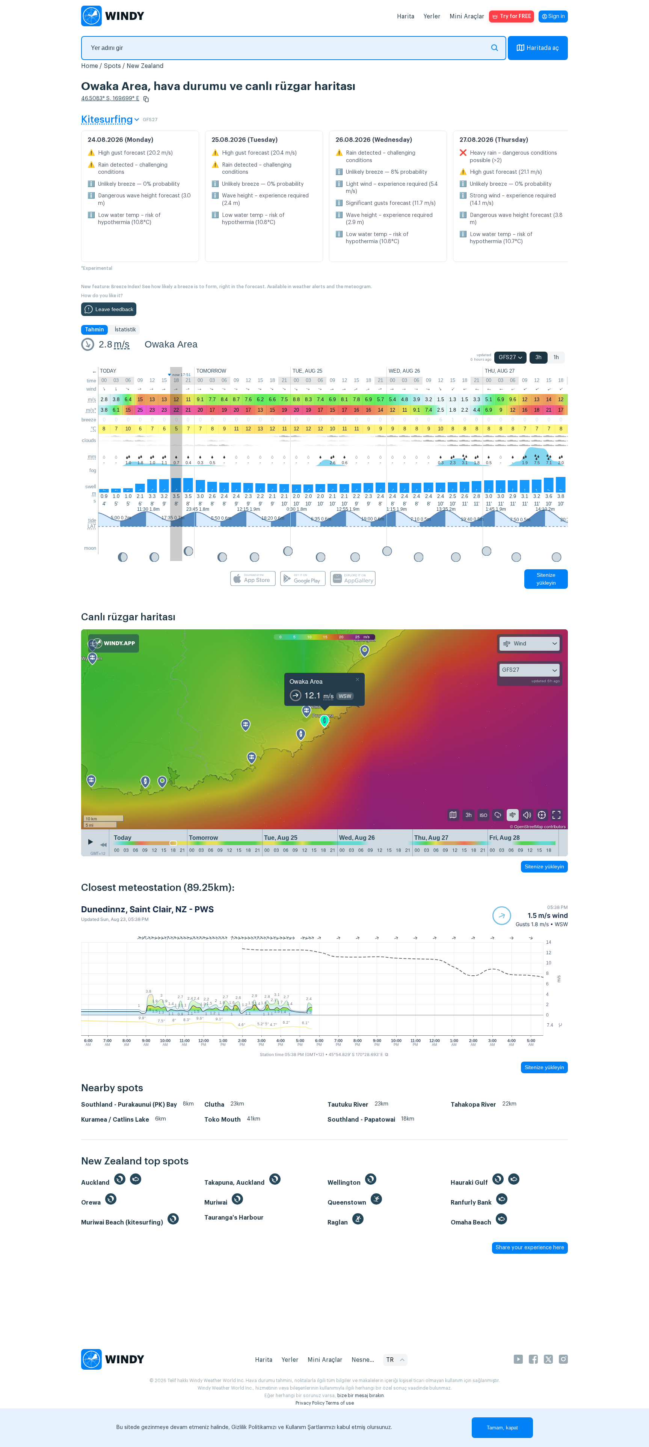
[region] (324, 729)
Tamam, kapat (502, 1427)
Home (89, 66)
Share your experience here (530, 1247)
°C (93, 429)
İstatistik (125, 329)
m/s (122, 344)
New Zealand (145, 66)
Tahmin (94, 329)
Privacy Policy (310, 1403)
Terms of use (340, 1403)
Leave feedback (114, 309)
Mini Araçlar (467, 17)
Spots (112, 66)
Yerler (432, 17)
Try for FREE (515, 16)
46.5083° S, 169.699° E (110, 98)
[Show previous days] (103, 844)
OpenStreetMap (528, 826)
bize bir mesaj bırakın (360, 1395)
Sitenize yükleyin (546, 579)
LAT (92, 526)
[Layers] (453, 815)
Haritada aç (543, 48)
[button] (146, 99)
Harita (405, 17)
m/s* (91, 410)
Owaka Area (171, 344)
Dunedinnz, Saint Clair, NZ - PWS (147, 909)
